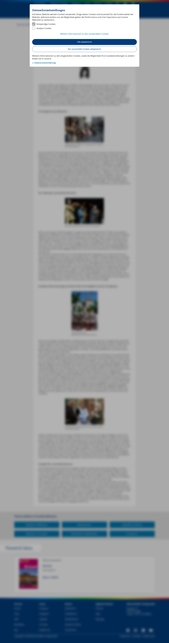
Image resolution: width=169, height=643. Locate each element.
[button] (84, 35)
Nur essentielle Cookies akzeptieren (84, 49)
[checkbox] (84, 24)
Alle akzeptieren (84, 42)
